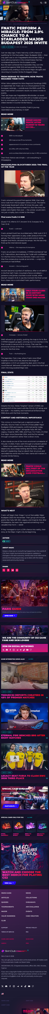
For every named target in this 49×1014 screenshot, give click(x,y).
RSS (27, 932)
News (10, 24)
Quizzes (4, 902)
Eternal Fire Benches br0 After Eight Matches (23, 736)
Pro (27, 943)
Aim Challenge (32, 907)
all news (30, 659)
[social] (2, 986)
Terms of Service (7, 932)
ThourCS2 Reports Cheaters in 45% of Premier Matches (22, 696)
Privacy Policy (31, 927)
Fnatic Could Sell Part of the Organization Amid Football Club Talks (35, 469)
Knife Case (5, 1000)
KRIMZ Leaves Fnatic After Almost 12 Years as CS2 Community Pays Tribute (35, 123)
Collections (31, 897)
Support (4, 927)
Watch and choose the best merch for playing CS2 (22, 875)
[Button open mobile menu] (45, 3)
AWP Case (29, 1000)
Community (4, 24)
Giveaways (30, 902)
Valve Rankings (8, 916)
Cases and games (7, 939)
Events (29, 911)
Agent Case (5, 1005)
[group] (6, 828)
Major (4, 911)
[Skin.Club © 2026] (14, 951)
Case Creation (32, 916)
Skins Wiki (30, 939)
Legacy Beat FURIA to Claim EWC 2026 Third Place (23, 777)
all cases (29, 817)
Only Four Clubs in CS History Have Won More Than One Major (35, 294)
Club (3, 920)
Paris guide (11, 609)
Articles (5, 897)
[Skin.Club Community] (16, 2)
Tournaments (7, 907)
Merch (3, 943)
